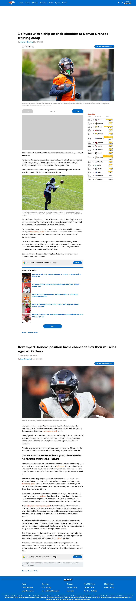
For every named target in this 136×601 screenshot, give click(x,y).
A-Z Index (70, 591)
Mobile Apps (109, 584)
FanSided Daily (27, 587)
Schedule (35, 3)
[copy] (33, 46)
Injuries (57, 3)
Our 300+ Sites (89, 584)
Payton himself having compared (37, 506)
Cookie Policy (109, 587)
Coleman (43, 496)
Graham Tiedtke (26, 42)
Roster (51, 3)
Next (78, 111)
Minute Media (12, 596)
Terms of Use (89, 587)
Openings (45, 584)
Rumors (27, 3)
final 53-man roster (37, 232)
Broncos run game (28, 484)
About (24, 584)
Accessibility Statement (50, 591)
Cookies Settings (90, 591)
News (21, 3)
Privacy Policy (72, 587)
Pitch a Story (46, 587)
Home (24, 332)
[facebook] (118, 2)
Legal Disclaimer (28, 591)
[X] (122, 2)
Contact (70, 584)
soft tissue (60, 466)
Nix (59, 538)
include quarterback (50, 431)
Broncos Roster (33, 332)
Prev (27, 111)
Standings (43, 3)
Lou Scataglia (25, 359)
